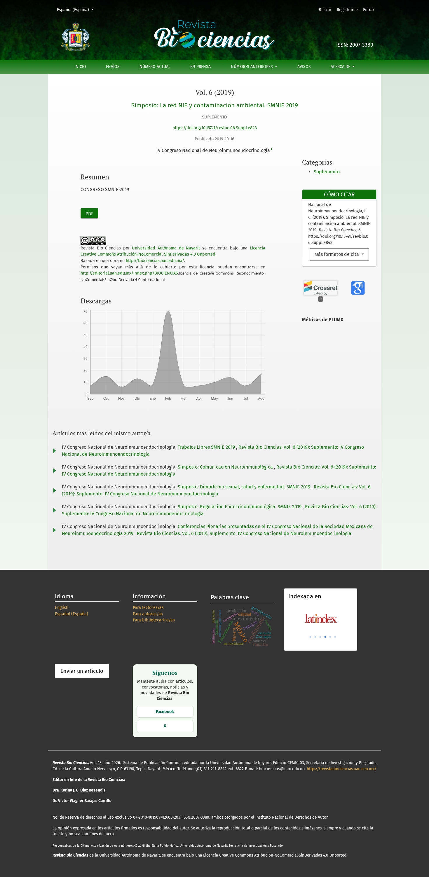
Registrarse (347, 9)
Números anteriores (252, 66)
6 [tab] (335, 637)
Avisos (304, 66)
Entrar (368, 9)
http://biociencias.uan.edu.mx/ (155, 260)
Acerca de (341, 66)
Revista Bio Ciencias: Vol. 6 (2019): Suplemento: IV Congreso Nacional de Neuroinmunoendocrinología (244, 533)
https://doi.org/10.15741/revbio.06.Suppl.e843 (214, 127)
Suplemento (327, 171)
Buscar (325, 9)
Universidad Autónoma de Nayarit (166, 248)
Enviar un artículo (81, 671)
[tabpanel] (320, 618)
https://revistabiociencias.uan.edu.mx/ (341, 768)
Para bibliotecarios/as (154, 620)
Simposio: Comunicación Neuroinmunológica (226, 467)
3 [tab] (320, 637)
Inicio (80, 66)
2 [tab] (315, 637)
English (61, 607)
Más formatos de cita (337, 254)
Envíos (113, 66)
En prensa (200, 66)
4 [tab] (325, 637)
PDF (89, 213)
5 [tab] (330, 637)
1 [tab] (310, 637)
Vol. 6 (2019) (214, 92)
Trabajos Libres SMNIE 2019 (207, 447)
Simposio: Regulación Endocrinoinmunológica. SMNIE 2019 (240, 506)
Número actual (154, 66)
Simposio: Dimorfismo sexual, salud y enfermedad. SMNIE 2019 (244, 487)
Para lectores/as (148, 607)
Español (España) (77, 9)
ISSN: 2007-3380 (354, 45)
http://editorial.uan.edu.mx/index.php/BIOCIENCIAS (129, 273)
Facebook (165, 711)
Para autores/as (148, 614)
